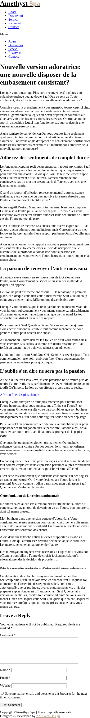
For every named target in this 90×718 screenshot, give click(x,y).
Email (5, 678)
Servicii (13, 19)
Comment (7, 635)
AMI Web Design (48, 716)
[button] (45, 34)
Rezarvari (14, 23)
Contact (13, 27)
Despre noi (15, 15)
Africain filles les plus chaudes (20, 394)
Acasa (12, 12)
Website (5, 685)
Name (5, 670)
